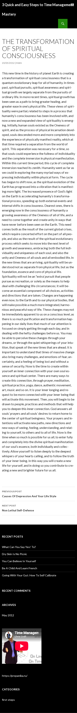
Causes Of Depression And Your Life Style (29, 494)
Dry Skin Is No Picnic (14, 554)
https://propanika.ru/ (14, 675)
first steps (8, 699)
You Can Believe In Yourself (19, 561)
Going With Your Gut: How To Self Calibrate (29, 575)
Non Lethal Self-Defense (18, 508)
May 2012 (8, 615)
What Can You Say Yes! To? (19, 547)
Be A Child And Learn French (19, 568)
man (19, 62)
